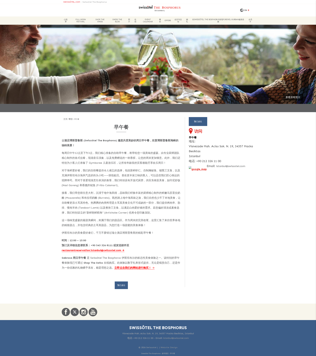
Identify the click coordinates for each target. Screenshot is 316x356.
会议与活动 (178, 20)
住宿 (135, 20)
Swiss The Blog (117, 20)
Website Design (169, 347)
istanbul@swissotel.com (230, 166)
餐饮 (160, 20)
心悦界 (65, 20)
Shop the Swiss (100, 20)
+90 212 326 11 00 (143, 338)
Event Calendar (148, 20)
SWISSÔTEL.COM (71, 2)
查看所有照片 (293, 97)
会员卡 (250, 20)
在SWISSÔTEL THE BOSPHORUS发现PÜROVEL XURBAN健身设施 (218, 20)
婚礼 (187, 20)
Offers (168, 20)
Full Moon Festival (81, 20)
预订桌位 (121, 285)
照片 (129, 20)
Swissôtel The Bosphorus (94, 2)
